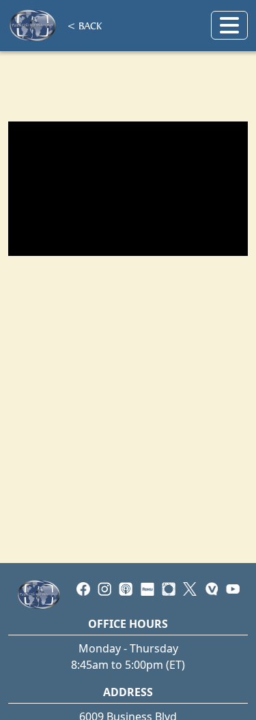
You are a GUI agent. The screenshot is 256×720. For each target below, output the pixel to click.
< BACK (84, 25)
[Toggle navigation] (229, 25)
